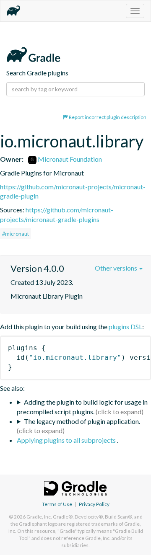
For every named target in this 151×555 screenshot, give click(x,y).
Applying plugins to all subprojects (67, 440)
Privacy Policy (94, 504)
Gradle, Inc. (39, 517)
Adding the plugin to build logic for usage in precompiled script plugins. (82, 407)
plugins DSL (125, 326)
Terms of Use (57, 504)
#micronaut (15, 233)
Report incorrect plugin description (107, 117)
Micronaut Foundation (69, 159)
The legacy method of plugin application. (82, 421)
